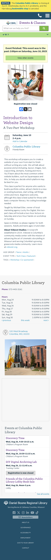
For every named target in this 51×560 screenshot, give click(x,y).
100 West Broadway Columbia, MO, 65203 (19, 332)
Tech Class (21, 256)
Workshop (14, 260)
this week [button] (25, 320)
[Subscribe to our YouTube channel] (32, 513)
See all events (43, 494)
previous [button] (6, 320)
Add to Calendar (20, 141)
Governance (26, 527)
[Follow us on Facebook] (14, 513)
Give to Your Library (25, 543)
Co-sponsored (27, 260)
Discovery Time (15, 438)
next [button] (46, 320)
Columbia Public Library (26, 3)
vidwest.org (11, 247)
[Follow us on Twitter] (18, 513)
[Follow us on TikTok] (37, 513)
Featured (31, 256)
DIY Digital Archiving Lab (21, 462)
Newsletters (27, 517)
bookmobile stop (20, 9)
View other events (25, 58)
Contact (25, 548)
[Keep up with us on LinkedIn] (27, 513)
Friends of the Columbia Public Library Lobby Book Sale (24, 480)
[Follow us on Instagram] (23, 513)
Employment (25, 538)
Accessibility (25, 533)
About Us (25, 522)
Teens (18, 252)
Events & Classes (32, 23)
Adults (25, 252)
